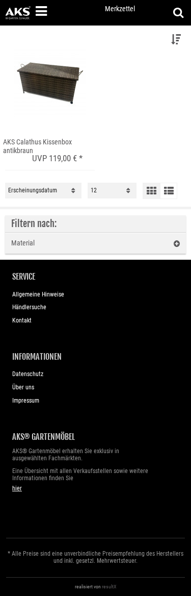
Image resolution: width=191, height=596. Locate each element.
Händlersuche (29, 307)
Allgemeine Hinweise (38, 294)
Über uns (23, 387)
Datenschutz (27, 374)
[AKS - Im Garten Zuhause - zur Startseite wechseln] (18, 12)
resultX (109, 586)
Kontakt (22, 320)
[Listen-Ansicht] (168, 191)
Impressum (25, 400)
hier (17, 488)
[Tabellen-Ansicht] (151, 191)
